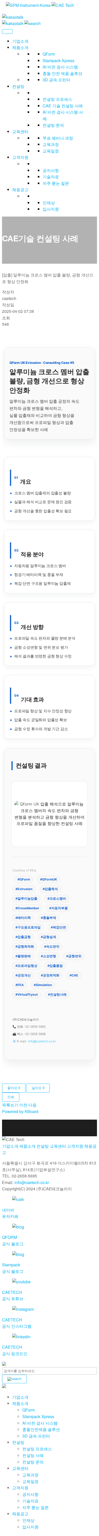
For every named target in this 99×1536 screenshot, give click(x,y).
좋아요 (13, 1088)
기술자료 (51, 177)
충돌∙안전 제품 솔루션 (62, 73)
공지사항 (51, 170)
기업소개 (20, 41)
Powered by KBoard (20, 1111)
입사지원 (51, 209)
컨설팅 (18, 86)
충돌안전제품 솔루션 (41, 1429)
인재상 (49, 203)
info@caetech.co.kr (42, 1041)
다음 (32, 1105)
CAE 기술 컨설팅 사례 (63, 106)
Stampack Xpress (58, 60)
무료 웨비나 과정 (58, 138)
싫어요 (38, 1088)
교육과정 (51, 144)
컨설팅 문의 (53, 125)
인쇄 (10, 1097)
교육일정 (51, 151)
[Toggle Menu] (7, 31)
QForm (49, 54)
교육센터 (20, 131)
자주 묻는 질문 (56, 183)
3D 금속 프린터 (56, 80)
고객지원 (20, 157)
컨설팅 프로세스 (57, 99)
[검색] (14, 1379)
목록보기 (10, 1105)
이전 (23, 1105)
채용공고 (20, 189)
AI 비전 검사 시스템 (60, 67)
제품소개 (20, 47)
